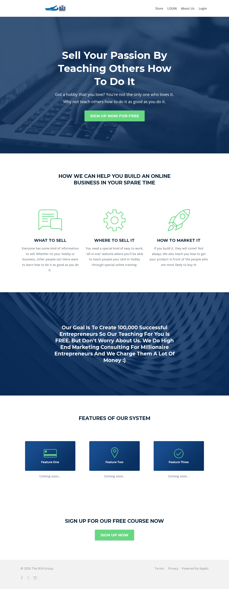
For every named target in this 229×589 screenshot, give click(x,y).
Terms (159, 568)
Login (203, 8)
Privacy (173, 568)
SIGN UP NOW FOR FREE (114, 116)
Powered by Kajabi (195, 568)
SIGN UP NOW (114, 535)
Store (159, 8)
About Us (187, 8)
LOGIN (172, 8)
